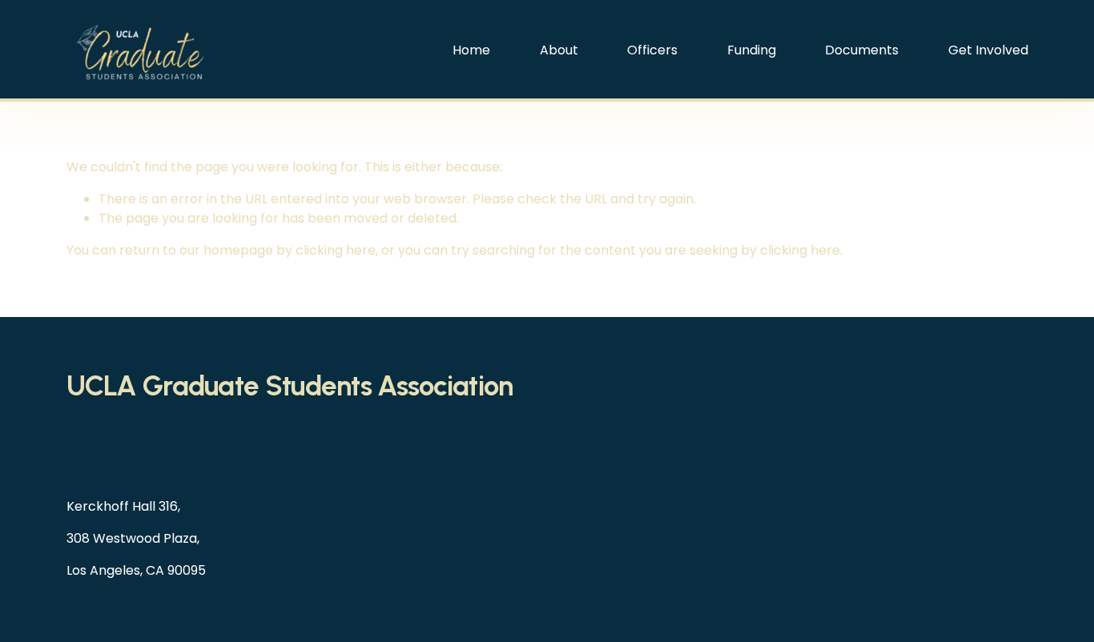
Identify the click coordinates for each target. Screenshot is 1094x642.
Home (471, 50)
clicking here (336, 250)
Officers (652, 50)
